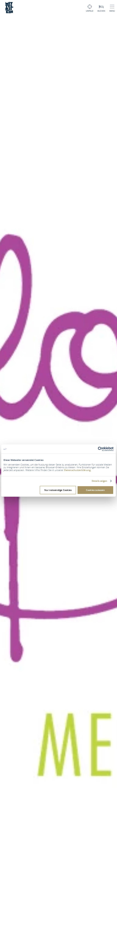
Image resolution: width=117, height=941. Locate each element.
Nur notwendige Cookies (58, 490)
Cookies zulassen (95, 490)
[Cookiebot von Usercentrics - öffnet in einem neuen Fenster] (100, 449)
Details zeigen (99, 481)
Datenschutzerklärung (77, 470)
